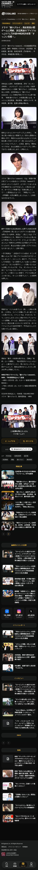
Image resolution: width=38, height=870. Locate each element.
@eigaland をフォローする (22, 449)
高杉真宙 (29, 459)
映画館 (15, 866)
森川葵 (26, 456)
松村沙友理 (18, 456)
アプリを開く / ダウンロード (26, 4)
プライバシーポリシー (14, 847)
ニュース (23, 864)
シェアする (11, 441)
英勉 (12, 459)
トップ (3, 19)
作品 (6, 866)
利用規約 (25, 847)
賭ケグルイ (20, 459)
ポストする (29, 441)
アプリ (31, 864)
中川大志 (8, 456)
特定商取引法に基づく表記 (9, 850)
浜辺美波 (5, 459)
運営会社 (4, 847)
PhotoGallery (11, 19)
